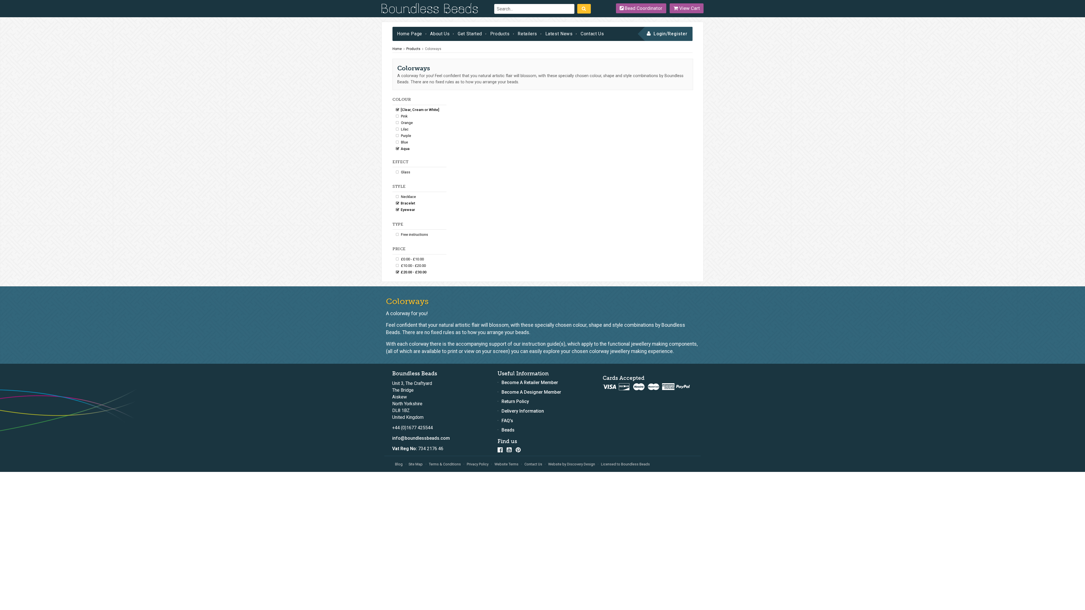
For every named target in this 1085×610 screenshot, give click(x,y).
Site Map (416, 464)
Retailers (527, 33)
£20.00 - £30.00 (413, 272)
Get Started (470, 33)
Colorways (433, 49)
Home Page (409, 33)
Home (397, 49)
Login (660, 33)
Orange (407, 123)
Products (500, 33)
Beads (508, 430)
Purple (406, 136)
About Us (440, 33)
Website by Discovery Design (571, 464)
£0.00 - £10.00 (412, 259)
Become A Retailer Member (530, 382)
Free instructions (414, 234)
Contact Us (592, 33)
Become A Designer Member (531, 392)
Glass (405, 172)
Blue (404, 142)
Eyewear (408, 210)
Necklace (408, 197)
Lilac (405, 129)
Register (677, 33)
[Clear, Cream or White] (420, 110)
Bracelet (408, 203)
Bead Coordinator (643, 8)
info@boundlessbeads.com (421, 438)
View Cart (689, 8)
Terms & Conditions (445, 464)
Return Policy (515, 401)
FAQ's (507, 420)
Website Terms (506, 464)
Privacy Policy (478, 464)
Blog (399, 464)
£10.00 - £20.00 (413, 265)
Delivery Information (523, 411)
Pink (404, 116)
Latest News (559, 33)
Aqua (405, 149)
